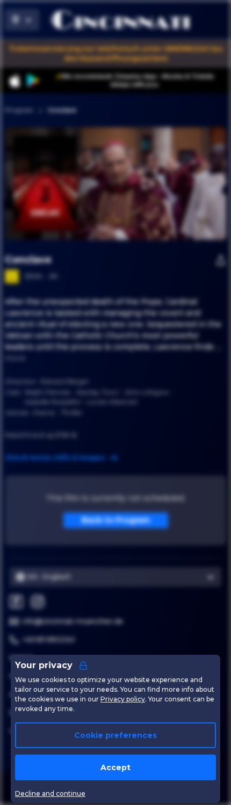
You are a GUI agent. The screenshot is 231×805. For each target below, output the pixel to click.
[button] (147, 184)
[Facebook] (16, 601)
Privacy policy (122, 699)
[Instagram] (37, 601)
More (15, 358)
